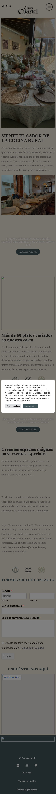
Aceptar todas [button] (30, 406)
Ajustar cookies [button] (13, 406)
